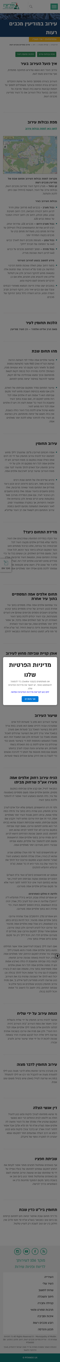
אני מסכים (30, 699)
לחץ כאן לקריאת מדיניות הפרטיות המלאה (30, 692)
